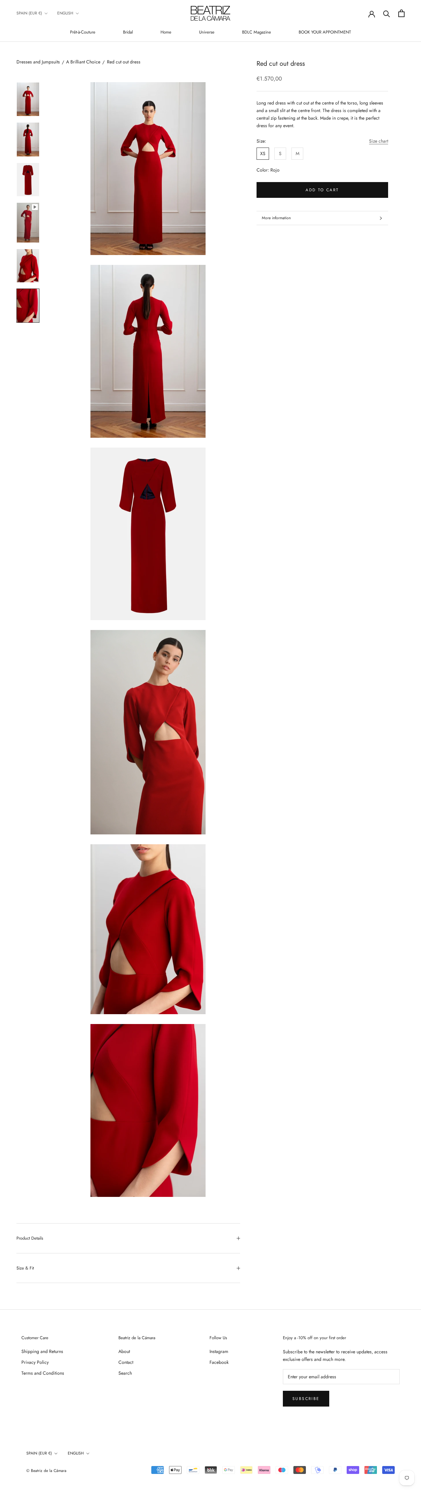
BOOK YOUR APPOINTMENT (325, 32)
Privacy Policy (35, 1362)
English (65, 13)
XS (262, 154)
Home (166, 32)
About (124, 1351)
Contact (125, 1362)
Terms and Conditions (42, 1373)
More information (276, 218)
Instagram (219, 1351)
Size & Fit (25, 1268)
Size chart (378, 141)
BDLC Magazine (256, 32)
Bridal (128, 32)
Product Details (29, 1238)
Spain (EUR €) (29, 13)
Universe (206, 32)
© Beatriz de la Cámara (46, 1471)
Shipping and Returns (42, 1351)
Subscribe (306, 1399)
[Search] (386, 13)
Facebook (219, 1362)
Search (125, 1373)
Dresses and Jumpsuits (38, 61)
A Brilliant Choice (83, 61)
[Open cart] (401, 13)
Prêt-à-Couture (82, 32)
